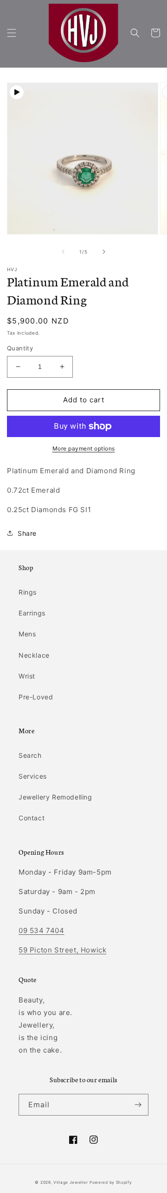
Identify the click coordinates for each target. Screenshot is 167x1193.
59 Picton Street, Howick (62, 950)
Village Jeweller (70, 1182)
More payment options (83, 448)
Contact (32, 818)
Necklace (34, 655)
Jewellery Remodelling (55, 797)
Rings (28, 592)
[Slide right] (104, 251)
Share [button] (27, 533)
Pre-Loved (36, 697)
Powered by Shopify (111, 1182)
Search (30, 755)
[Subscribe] (138, 1105)
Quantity (20, 348)
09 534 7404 (41, 930)
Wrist (27, 676)
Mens (27, 634)
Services (33, 776)
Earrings (32, 613)
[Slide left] (63, 251)
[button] (11, 33)
